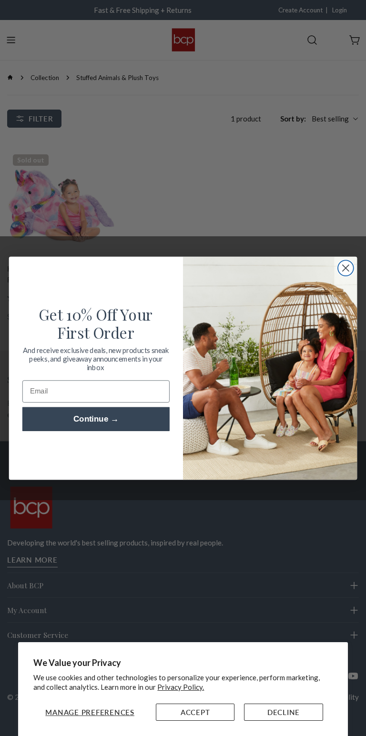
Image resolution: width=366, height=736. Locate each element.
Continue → (96, 418)
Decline (283, 712)
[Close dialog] (346, 268)
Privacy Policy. (180, 687)
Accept (195, 712)
